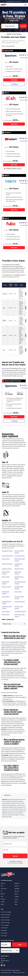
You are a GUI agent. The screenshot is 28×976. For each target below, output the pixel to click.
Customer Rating (24, 57)
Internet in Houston (5, 920)
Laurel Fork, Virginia (7, 564)
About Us (3, 958)
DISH (4, 307)
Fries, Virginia (18, 591)
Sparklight (17, 888)
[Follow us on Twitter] (4, 965)
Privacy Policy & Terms (6, 972)
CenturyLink (3, 888)
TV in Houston (4, 933)
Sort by (3, 46)
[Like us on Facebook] (2, 965)
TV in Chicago (4, 935)
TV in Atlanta (4, 930)
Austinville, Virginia (20, 601)
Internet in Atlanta (5, 917)
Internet (14, 34)
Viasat (16, 901)
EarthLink (3, 899)
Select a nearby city (8, 619)
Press (2, 962)
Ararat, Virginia (6, 559)
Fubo (4, 350)
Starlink (16, 894)
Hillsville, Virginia (19, 568)
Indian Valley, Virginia (20, 611)
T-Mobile (17, 896)
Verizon (16, 899)
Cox (1, 891)
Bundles (19, 34)
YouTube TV (4, 321)
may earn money (10, 1)
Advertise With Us (5, 960)
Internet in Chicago (5, 922)
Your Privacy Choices (20, 972)
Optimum (17, 886)
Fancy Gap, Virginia (19, 555)
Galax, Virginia (5, 577)
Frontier (3, 901)
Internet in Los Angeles (6, 912)
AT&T (2, 886)
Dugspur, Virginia (6, 586)
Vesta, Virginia (5, 596)
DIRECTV (4, 335)
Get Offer (19, 168)
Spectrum (5, 293)
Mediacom (17, 883)
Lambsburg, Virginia (7, 551)
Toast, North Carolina (7, 555)
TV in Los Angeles (5, 925)
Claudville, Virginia (7, 568)
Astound (3, 883)
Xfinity (16, 904)
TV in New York (4, 927)
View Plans (18, 80)
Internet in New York (5, 914)
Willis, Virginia (5, 614)
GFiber (2, 904)
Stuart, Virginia (6, 611)
